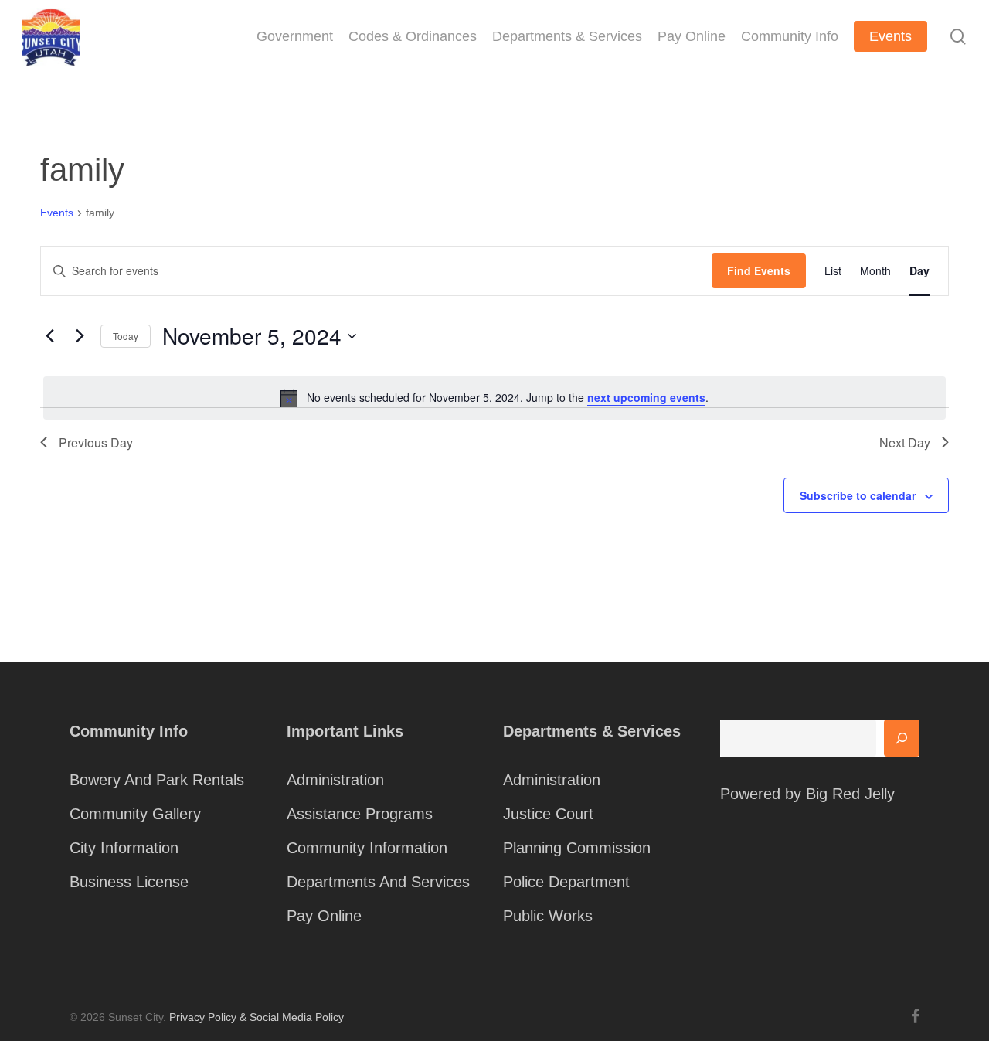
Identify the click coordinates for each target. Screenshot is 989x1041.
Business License (129, 881)
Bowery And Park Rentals (157, 779)
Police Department (566, 881)
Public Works (548, 915)
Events (56, 212)
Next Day (904, 442)
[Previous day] (49, 336)
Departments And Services (378, 881)
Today (125, 335)
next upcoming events (646, 397)
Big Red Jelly (850, 793)
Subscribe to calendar (858, 495)
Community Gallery (135, 813)
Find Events (758, 270)
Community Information (367, 847)
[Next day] (79, 336)
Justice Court (548, 813)
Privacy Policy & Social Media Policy (256, 1017)
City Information (124, 847)
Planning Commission (577, 847)
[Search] (901, 738)
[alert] (494, 398)
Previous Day (96, 442)
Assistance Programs (360, 813)
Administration (335, 779)
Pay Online (324, 915)
